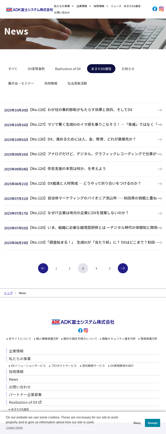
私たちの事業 (20, 358)
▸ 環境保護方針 (147, 339)
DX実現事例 (36, 68)
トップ (8, 293)
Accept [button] (152, 423)
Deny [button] (137, 423)
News (13, 379)
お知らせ (128, 68)
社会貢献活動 (77, 83)
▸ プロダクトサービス (63, 366)
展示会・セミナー (21, 83)
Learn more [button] (14, 427)
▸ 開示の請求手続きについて (79, 339)
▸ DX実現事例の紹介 (121, 366)
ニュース (116, 6)
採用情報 (50, 83)
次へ (125, 268)
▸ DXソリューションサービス (27, 366)
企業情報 (16, 350)
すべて (12, 68)
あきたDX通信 (132, 6)
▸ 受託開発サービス (92, 366)
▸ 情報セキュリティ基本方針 (118, 339)
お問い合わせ (62, 12)
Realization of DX (68, 68)
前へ (43, 268)
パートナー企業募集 (25, 394)
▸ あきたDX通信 (19, 409)
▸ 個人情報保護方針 (46, 339)
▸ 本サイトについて (19, 339)
